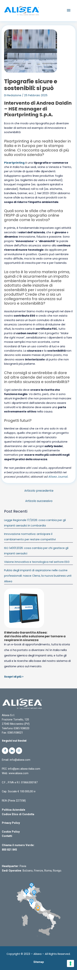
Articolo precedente (38, 491)
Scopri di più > (14, 676)
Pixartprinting (14, 163)
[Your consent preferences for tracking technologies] (70, 963)
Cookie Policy (11, 831)
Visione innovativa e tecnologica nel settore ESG (37, 562)
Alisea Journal (58, 477)
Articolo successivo (39, 501)
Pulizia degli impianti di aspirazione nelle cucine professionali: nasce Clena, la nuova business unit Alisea (38, 575)
